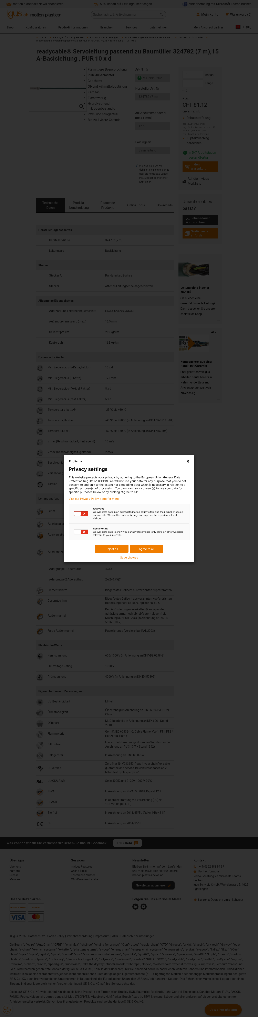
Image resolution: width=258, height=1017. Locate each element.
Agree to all (146, 549)
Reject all (112, 549)
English (74, 461)
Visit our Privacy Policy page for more (94, 498)
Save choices (129, 557)
